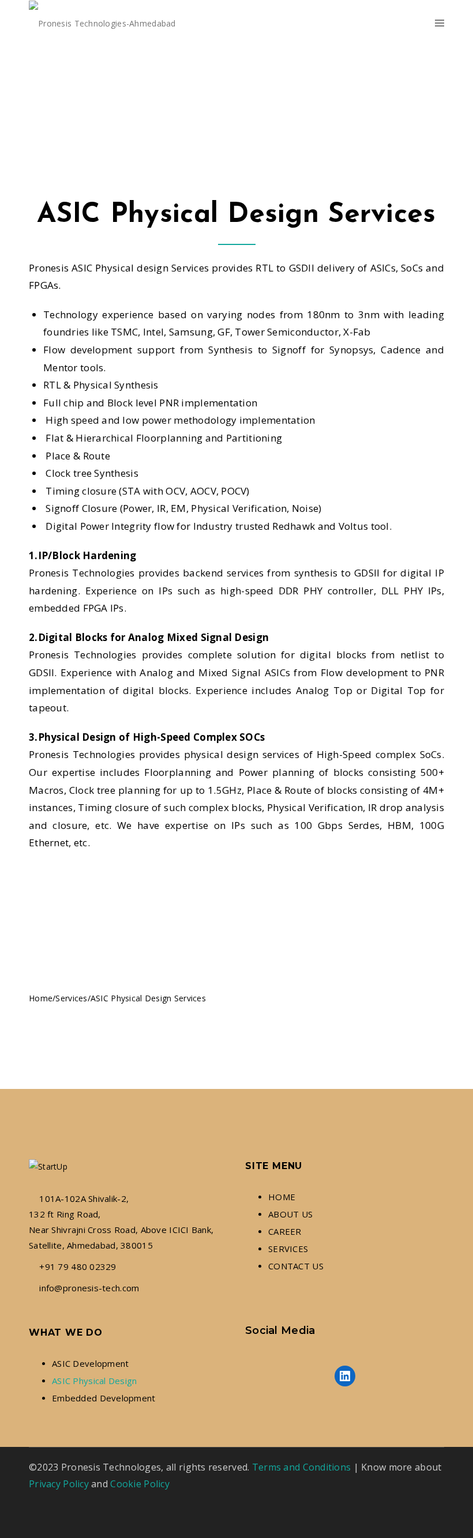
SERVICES (288, 1248)
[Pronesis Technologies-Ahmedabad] (102, 23)
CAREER (285, 1231)
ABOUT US (290, 1214)
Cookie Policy (140, 1483)
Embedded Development (104, 1398)
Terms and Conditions (301, 1467)
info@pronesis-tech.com (89, 1288)
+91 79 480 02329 (77, 1266)
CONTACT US (296, 1266)
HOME (281, 1196)
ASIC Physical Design (94, 1380)
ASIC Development (90, 1363)
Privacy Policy (59, 1483)
